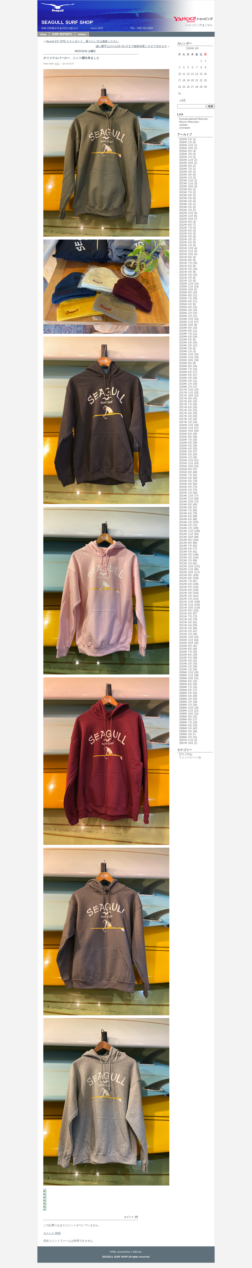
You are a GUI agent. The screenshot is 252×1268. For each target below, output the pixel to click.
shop (43, 34)
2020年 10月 (186, 289)
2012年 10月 (186, 572)
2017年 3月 (185, 416)
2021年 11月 (186, 251)
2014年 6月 (185, 513)
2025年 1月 (185, 157)
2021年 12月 (186, 248)
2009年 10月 (186, 678)
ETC (57, 63)
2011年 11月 (186, 604)
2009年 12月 (186, 672)
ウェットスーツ (188, 757)
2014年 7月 (185, 510)
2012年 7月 (185, 581)
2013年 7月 (185, 545)
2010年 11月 (186, 640)
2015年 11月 (186, 463)
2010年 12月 (186, 637)
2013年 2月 (185, 560)
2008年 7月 (185, 722)
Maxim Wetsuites (189, 121)
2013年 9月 (185, 539)
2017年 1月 (185, 422)
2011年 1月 (185, 634)
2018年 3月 (185, 380)
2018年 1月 (185, 386)
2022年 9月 (185, 221)
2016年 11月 (186, 427)
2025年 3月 (185, 154)
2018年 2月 (185, 383)
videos (82, 34)
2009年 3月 (185, 698)
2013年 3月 (185, 557)
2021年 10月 (186, 254)
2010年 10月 (186, 642)
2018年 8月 (185, 366)
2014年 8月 (185, 507)
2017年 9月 (185, 398)
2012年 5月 (185, 587)
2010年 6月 (185, 654)
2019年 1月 (185, 351)
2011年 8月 (185, 613)
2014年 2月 (185, 525)
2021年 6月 (185, 265)
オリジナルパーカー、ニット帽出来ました (71, 57)
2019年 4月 (185, 342)
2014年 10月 (186, 501)
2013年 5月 (185, 551)
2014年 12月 (186, 495)
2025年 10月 (186, 148)
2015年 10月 (186, 466)
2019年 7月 (185, 333)
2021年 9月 (185, 257)
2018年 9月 (185, 363)
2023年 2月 (185, 207)
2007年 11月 (186, 740)
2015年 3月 (185, 486)
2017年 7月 (185, 404)
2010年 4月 (185, 660)
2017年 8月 (185, 401)
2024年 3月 (185, 174)
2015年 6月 (185, 478)
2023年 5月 (185, 198)
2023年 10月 (186, 186)
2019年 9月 (185, 327)
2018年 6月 (185, 372)
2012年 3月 (185, 592)
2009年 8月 (185, 684)
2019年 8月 (185, 330)
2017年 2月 (185, 419)
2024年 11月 (186, 159)
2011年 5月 (185, 622)
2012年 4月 (185, 589)
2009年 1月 (185, 704)
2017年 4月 (185, 413)
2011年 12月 (186, 601)
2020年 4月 (185, 307)
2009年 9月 (185, 681)
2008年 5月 (185, 728)
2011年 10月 (186, 607)
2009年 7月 (185, 687)
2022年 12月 (186, 212)
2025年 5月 (185, 151)
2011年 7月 (185, 616)
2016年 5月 (185, 445)
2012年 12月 (186, 566)
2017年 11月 (186, 392)
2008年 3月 (185, 734)
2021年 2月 (185, 277)
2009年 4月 (185, 695)
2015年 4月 (185, 483)
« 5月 (183, 100)
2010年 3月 (185, 663)
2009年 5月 (185, 693)
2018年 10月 (186, 360)
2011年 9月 (185, 610)
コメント (52, 1233)
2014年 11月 (186, 498)
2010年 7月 (185, 651)
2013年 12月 (186, 531)
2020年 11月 (186, 286)
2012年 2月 (185, 595)
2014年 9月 (185, 504)
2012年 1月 (185, 598)
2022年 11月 (186, 215)
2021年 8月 (185, 260)
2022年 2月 (185, 242)
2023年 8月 (185, 189)
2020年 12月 (186, 283)
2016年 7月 (185, 439)
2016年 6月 (185, 442)
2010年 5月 (185, 657)
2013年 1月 (185, 563)
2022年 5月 (185, 233)
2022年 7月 (185, 227)
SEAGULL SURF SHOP (67, 22)
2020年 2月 (185, 313)
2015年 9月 (185, 469)
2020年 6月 (185, 301)
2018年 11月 (186, 357)
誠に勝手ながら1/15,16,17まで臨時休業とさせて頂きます (131, 46)
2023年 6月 (185, 195)
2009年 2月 (185, 701)
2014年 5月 (185, 516)
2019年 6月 (185, 336)
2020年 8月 (185, 295)
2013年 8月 (185, 542)
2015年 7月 (185, 475)
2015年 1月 (185, 492)
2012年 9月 (185, 575)
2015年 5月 (185, 480)
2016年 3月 (185, 451)
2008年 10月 (186, 713)
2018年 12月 (186, 354)
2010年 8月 (185, 648)
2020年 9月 (185, 292)
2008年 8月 (185, 719)
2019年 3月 (185, 345)
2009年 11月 (186, 675)
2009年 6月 (185, 690)
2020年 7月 (185, 298)
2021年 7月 (185, 263)
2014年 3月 (185, 522)
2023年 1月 (185, 210)
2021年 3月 (185, 274)
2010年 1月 (185, 669)
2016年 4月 (185, 448)
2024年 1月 (185, 177)
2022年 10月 (186, 218)
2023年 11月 (186, 183)
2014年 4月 (185, 519)
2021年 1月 (185, 280)
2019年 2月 (185, 348)
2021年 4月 (185, 271)
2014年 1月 (185, 528)
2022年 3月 (185, 239)
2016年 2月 (185, 454)
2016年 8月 (185, 436)
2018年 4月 (185, 377)
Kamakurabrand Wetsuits (193, 118)
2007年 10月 (186, 743)
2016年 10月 (186, 430)
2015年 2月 (185, 489)
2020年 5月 (185, 304)
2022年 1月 (185, 245)
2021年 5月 (185, 268)
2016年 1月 (185, 457)
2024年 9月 (185, 165)
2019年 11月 (186, 321)
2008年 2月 (185, 737)
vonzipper (184, 127)
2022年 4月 (185, 236)
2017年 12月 (186, 389)
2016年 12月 (186, 425)
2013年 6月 (185, 548)
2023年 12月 (186, 180)
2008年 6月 (185, 725)
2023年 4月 (185, 201)
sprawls (183, 124)
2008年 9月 (185, 716)
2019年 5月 (185, 339)
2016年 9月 (185, 433)
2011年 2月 (185, 631)
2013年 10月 (186, 536)
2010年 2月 (185, 666)
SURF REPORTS (62, 34)
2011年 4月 (185, 625)
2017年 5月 (185, 410)
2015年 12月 (186, 460)
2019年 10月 (186, 324)
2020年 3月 (185, 310)
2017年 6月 (185, 407)
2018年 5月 (185, 374)
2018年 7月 (185, 369)
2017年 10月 (186, 395)
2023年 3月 (185, 204)
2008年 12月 (186, 707)
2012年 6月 (185, 584)
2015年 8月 (185, 472)
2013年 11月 (186, 533)
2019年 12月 (186, 318)
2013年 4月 (185, 554)
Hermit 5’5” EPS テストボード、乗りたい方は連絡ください (82, 41)
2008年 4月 (185, 731)
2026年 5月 (185, 139)
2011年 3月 (185, 628)
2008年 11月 (186, 710)
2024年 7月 (185, 168)
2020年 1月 (185, 316)
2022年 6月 (185, 230)
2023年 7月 (185, 192)
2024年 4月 (185, 171)
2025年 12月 (186, 145)
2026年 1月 (185, 142)
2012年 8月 (185, 578)
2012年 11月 (186, 569)
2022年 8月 (185, 224)
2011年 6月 (185, 619)
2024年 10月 (186, 162)
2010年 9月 (185, 645)
